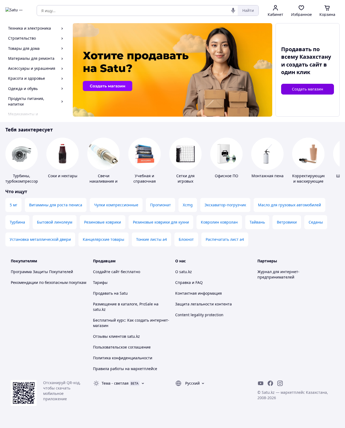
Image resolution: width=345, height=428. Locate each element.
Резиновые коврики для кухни (161, 222)
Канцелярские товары (103, 239)
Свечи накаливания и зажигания (103, 181)
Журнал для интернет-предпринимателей (278, 274)
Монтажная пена (267, 175)
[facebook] (270, 383)
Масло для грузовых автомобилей (289, 204)
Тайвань (257, 222)
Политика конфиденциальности (122, 357)
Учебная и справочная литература (144, 181)
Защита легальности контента (203, 304)
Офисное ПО (226, 175)
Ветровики (287, 222)
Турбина (17, 222)
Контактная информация (198, 293)
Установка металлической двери (40, 239)
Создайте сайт (106, 271)
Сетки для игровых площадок (185, 181)
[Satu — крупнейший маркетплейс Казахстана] (17, 10)
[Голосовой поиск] (233, 10)
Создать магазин (307, 89)
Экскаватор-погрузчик (225, 204)
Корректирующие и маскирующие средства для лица (309, 183)
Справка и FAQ (189, 282)
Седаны (316, 222)
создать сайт (304, 64)
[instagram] (280, 383)
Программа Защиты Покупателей (42, 271)
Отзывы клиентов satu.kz (116, 336)
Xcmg (188, 204)
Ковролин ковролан (219, 222)
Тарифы (100, 282)
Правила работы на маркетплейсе (125, 368)
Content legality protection (199, 314)
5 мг (13, 204)
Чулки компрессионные (116, 204)
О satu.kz (183, 271)
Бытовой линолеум (54, 222)
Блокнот (186, 239)
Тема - (115, 383)
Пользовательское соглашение (122, 347)
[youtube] (260, 383)
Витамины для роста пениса (55, 204)
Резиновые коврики (102, 222)
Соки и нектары (62, 175)
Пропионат (160, 204)
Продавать (103, 293)
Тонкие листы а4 (151, 239)
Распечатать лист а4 (225, 239)
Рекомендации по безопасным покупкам (48, 282)
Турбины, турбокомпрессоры (23, 178)
